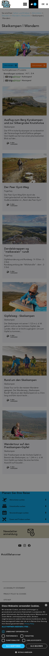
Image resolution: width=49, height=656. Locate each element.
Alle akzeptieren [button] (13, 646)
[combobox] (46, 605)
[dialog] (24, 629)
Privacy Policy (29, 624)
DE (43, 4)
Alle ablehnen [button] (36, 646)
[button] (24, 626)
